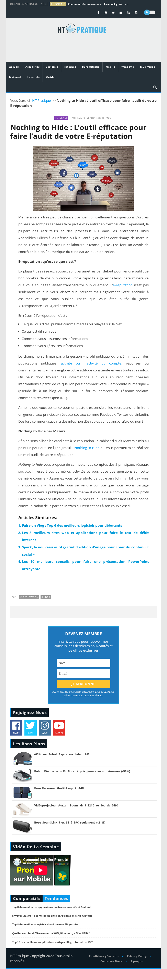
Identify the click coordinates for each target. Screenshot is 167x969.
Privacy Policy (137, 956)
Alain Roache (97, 117)
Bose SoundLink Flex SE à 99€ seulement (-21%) (69, 822)
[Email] (121, 12)
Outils (50, 77)
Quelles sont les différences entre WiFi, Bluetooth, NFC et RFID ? (51, 933)
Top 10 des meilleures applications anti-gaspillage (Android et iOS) (52, 942)
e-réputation (123, 285)
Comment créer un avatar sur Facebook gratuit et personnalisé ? (98, 4)
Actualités (32, 66)
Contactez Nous (111, 961)
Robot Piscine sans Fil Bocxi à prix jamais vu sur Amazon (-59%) (82, 771)
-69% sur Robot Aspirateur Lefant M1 (61, 754)
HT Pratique (41, 100)
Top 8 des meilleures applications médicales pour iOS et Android (51, 907)
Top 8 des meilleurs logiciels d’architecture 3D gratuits (45, 924)
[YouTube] (106, 12)
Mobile (110, 66)
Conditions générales (104, 956)
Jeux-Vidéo (147, 66)
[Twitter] (113, 12)
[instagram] (136, 12)
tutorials (58, 4)
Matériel (15, 77)
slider (46, 597)
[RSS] (128, 12)
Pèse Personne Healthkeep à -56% (59, 788)
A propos (137, 961)
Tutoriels (33, 77)
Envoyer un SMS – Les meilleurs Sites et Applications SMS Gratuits (52, 915)
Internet (70, 66)
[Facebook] (98, 12)
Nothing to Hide (86, 447)
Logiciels (52, 66)
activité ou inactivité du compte (91, 363)
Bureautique (91, 66)
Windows (127, 66)
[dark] (149, 12)
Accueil (14, 66)
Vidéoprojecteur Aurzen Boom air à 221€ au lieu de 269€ (76, 805)
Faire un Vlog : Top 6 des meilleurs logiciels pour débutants (72, 525)
